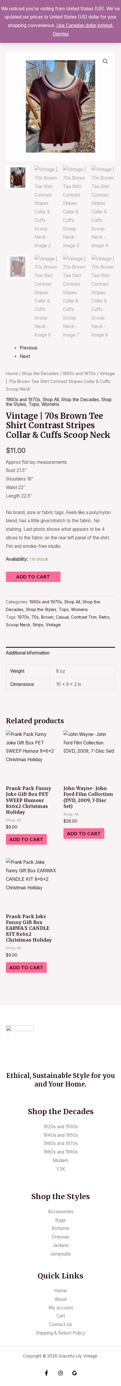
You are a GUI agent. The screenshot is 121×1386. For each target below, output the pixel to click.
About (61, 1299)
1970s (23, 617)
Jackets (61, 1245)
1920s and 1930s (60, 1126)
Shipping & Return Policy (60, 1333)
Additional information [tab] (27, 653)
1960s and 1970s (79, 373)
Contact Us (60, 1324)
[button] (105, 61)
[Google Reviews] (74, 1373)
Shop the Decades (40, 373)
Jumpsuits (60, 1254)
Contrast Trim (84, 617)
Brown (47, 617)
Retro (104, 617)
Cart (60, 1316)
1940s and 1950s (60, 1135)
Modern (60, 1160)
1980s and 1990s (60, 1152)
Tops (33, 404)
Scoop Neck (18, 624)
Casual (62, 617)
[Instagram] (60, 1373)
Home (12, 373)
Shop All (51, 399)
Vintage (53, 624)
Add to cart (33, 576)
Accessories (60, 1211)
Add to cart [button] (26, 839)
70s (35, 617)
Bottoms (60, 1228)
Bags (60, 1220)
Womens (50, 404)
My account (60, 1307)
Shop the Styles (41, 609)
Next (25, 356)
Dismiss (61, 34)
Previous (29, 348)
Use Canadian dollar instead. (84, 25)
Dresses (60, 1237)
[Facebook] (46, 1373)
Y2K (60, 1169)
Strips (38, 624)
